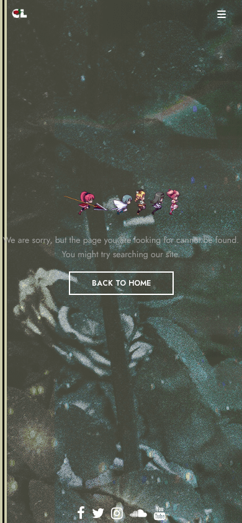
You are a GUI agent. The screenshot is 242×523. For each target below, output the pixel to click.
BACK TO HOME (121, 283)
